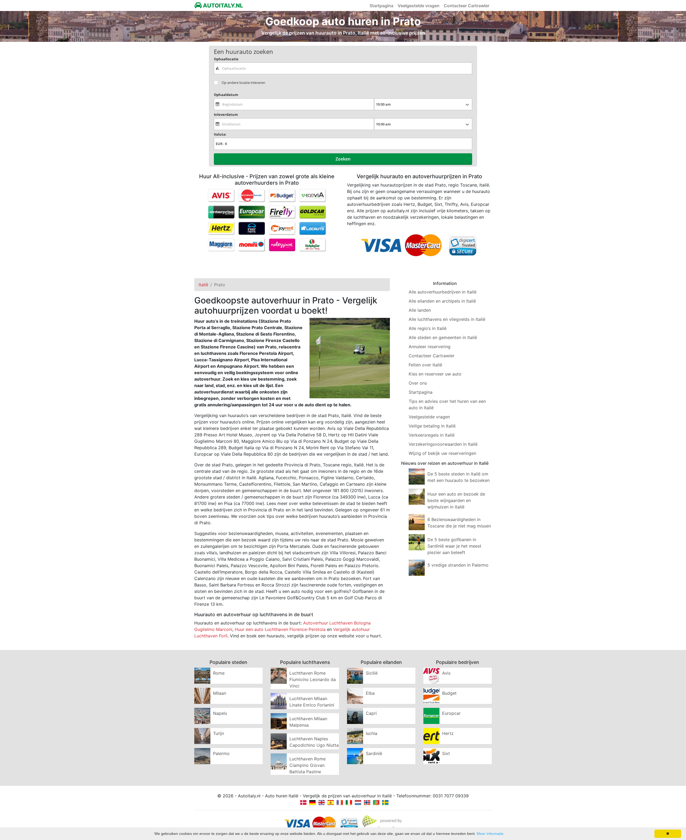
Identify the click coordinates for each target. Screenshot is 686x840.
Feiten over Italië (425, 364)
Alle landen (420, 310)
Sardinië (374, 753)
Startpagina (381, 5)
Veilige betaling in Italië (432, 426)
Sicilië (372, 673)
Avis (446, 673)
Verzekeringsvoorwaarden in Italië (443, 444)
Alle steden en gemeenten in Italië (443, 337)
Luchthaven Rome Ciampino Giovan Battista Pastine (307, 765)
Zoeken (343, 159)
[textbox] (343, 68)
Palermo (221, 753)
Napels (220, 713)
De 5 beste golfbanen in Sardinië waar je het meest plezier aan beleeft (454, 546)
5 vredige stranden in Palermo (458, 565)
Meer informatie (490, 833)
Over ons (418, 383)
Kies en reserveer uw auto (435, 374)
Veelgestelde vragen (418, 5)
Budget (449, 693)
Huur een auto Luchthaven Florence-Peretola (280, 629)
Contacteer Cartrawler (466, 5)
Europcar (451, 713)
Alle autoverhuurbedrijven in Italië (442, 292)
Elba (370, 693)
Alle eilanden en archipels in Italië (442, 301)
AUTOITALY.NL (222, 5)
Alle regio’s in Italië (427, 328)
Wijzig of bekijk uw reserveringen (442, 453)
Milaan (219, 693)
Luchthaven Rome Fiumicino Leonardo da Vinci (312, 679)
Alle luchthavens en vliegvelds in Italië (447, 319)
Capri (371, 713)
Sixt (446, 753)
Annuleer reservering (429, 346)
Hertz (448, 733)
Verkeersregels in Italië (431, 435)
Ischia (371, 733)
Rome (219, 673)
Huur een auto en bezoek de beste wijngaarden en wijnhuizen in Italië (456, 500)
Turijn (218, 733)
